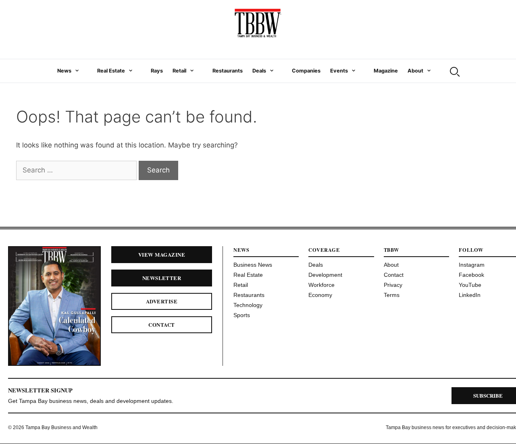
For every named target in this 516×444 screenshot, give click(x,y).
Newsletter (161, 278)
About (415, 71)
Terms (391, 295)
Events (339, 71)
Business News (252, 264)
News (64, 71)
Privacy (393, 285)
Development (325, 275)
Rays (157, 71)
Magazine (386, 71)
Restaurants (227, 71)
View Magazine (161, 254)
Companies (306, 71)
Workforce (321, 285)
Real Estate (111, 71)
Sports (241, 315)
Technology (247, 305)
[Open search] (454, 71)
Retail (179, 71)
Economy (320, 295)
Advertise (161, 301)
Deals (259, 71)
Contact (161, 324)
